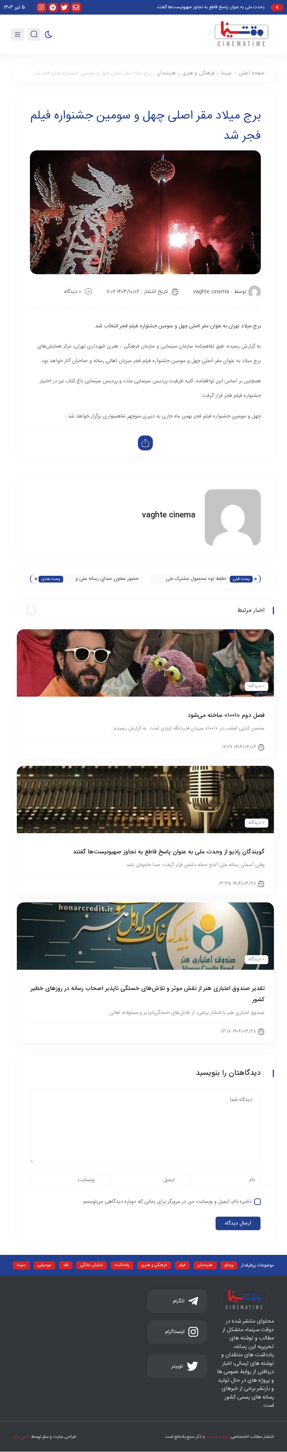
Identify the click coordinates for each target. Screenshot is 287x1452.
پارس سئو (21, 1436)
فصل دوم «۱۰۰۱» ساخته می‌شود (226, 715)
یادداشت (122, 1265)
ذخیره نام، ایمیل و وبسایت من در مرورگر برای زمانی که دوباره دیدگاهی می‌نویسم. (166, 1201)
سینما (226, 73)
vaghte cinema (211, 291)
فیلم (182, 1265)
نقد (65, 1265)
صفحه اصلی (251, 73)
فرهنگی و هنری (198, 73)
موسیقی (44, 1265)
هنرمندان (166, 73)
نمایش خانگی (91, 1265)
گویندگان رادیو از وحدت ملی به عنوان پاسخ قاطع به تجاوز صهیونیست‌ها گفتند (169, 852)
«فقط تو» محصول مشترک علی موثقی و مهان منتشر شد (196, 579)
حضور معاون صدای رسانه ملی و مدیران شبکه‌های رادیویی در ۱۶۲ (107, 579)
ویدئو (229, 1265)
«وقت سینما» (217, 1436)
